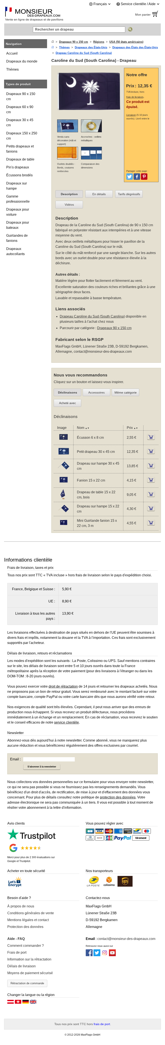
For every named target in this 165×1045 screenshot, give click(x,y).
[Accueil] (52, 41)
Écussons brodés (19, 175)
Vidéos (69, 204)
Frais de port (16, 952)
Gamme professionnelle (18, 199)
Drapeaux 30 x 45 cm (19, 122)
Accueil (12, 53)
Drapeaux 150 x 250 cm (21, 135)
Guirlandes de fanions (17, 238)
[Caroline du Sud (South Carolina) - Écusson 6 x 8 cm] (63, 442)
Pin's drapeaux (17, 167)
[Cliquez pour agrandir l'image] (89, 113)
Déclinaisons (67, 392)
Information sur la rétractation (29, 959)
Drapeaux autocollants (15, 251)
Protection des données (25, 927)
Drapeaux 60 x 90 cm (19, 109)
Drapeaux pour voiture (17, 212)
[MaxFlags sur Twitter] (96, 955)
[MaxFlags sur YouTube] (112, 955)
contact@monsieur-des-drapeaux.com (103, 351)
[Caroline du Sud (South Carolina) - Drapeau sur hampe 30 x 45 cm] (63, 470)
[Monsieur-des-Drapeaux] (41, 14)
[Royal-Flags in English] (33, 1003)
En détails (99, 194)
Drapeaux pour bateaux (17, 225)
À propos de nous (20, 906)
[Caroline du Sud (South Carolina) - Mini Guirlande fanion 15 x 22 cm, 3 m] (63, 527)
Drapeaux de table (20, 159)
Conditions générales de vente (30, 913)
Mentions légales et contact (28, 920)
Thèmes (12, 69)
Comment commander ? (25, 945)
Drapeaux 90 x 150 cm (20, 96)
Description (69, 194)
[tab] (69, 194)
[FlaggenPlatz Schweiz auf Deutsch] (18, 1003)
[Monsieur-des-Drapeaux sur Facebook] (89, 955)
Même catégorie (126, 392)
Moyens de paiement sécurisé (30, 973)
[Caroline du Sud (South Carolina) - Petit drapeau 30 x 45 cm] (63, 456)
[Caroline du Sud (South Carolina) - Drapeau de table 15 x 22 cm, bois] (63, 499)
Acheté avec (67, 403)
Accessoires (96, 392)
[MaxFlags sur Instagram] (104, 955)
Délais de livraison (21, 966)
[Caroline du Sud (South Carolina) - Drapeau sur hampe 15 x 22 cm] (63, 513)
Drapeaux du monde (21, 61)
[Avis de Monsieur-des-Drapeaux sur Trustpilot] (31, 839)
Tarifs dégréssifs (129, 194)
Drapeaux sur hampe (16, 185)
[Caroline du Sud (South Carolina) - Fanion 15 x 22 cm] (63, 485)
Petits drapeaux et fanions (20, 148)
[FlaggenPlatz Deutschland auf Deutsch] (25, 1003)
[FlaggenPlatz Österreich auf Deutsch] (10, 1003)
